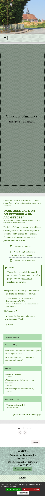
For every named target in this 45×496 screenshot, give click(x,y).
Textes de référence (12, 337)
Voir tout (36, 442)
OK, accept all (14, 490)
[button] (20, 432)
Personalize (23, 493)
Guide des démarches (26, 121)
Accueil (12, 121)
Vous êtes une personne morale (23, 260)
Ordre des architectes (15, 405)
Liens (22, 477)
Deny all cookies (32, 490)
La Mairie (22, 450)
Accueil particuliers (10, 200)
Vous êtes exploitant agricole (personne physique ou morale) (22, 253)
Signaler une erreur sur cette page (26, 414)
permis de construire (27, 233)
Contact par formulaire (22, 469)
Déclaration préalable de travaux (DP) (20, 388)
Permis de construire (13, 374)
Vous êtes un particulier (20, 246)
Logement (24, 200)
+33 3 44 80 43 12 (22, 465)
